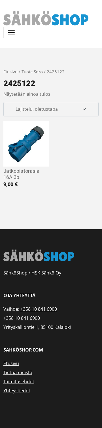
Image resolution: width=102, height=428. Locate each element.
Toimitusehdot (18, 381)
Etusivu (10, 71)
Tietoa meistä (17, 372)
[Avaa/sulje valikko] (11, 32)
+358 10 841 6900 (38, 309)
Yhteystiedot (16, 390)
